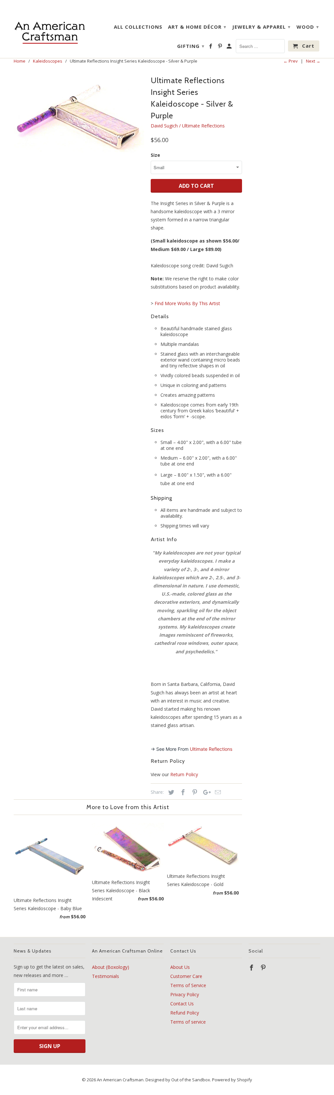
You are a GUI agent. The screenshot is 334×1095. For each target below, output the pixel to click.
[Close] (248, 497)
